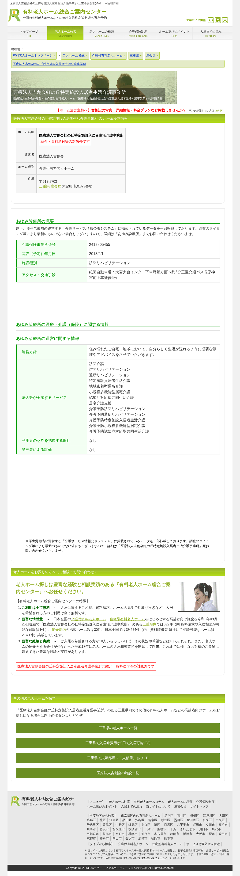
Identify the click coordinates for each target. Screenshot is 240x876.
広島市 (142, 838)
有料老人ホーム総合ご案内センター (65, 14)
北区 (103, 820)
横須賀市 (134, 829)
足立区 (168, 815)
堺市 (212, 834)
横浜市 (223, 824)
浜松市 (187, 834)
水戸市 (120, 834)
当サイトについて (158, 806)
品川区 (126, 820)
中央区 (220, 820)
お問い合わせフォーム (152, 858)
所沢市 (216, 829)
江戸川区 (209, 815)
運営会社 (180, 806)
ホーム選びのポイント (102, 806)
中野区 (120, 824)
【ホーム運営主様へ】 (121, 110)
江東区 (114, 820)
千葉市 (149, 829)
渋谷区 (139, 820)
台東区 (207, 820)
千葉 (173, 829)
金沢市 (130, 838)
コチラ (218, 110)
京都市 (91, 838)
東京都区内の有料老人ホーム (141, 815)
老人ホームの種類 (180, 802)
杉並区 (165, 820)
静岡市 (174, 834)
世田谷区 (193, 820)
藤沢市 (104, 829)
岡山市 (117, 838)
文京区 (145, 824)
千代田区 (93, 824)
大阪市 (200, 834)
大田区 (223, 815)
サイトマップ (199, 806)
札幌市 (133, 834)
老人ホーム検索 (119, 802)
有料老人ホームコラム (149, 802)
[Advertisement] (165, 160)
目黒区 (168, 824)
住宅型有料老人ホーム (127, 619)
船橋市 (161, 829)
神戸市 (104, 838)
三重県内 (149, 624)
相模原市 (118, 829)
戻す (218, 20)
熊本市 (168, 838)
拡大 (225, 20)
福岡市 (155, 838)
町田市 (197, 824)
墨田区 (178, 820)
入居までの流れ (131, 806)
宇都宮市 (93, 834)
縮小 (211, 20)
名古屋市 (160, 834)
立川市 (210, 824)
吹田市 (223, 834)
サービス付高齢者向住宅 (203, 844)
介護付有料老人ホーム (88, 619)
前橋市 (107, 834)
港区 (157, 824)
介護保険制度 (205, 802)
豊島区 (107, 824)
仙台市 (145, 834)
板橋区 (194, 815)
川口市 (203, 829)
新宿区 (152, 820)
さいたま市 (187, 829)
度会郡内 (59, 630)
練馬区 (133, 824)
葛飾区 (91, 820)
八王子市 (183, 824)
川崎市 (91, 829)
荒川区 (181, 815)
